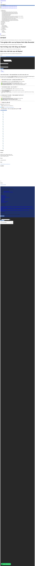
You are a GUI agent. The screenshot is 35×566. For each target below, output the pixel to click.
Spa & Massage (4, 26)
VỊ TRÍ (3, 30)
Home (2, 71)
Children (1, 65)
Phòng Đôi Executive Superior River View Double (10, 12)
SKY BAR (2, 23)
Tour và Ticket (4, 25)
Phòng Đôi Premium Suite (6, 15)
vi (1, 3)
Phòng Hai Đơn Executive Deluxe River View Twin (10, 13)
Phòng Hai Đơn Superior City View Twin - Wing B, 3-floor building (12, 16)
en (1, 2)
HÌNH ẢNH (4, 32)
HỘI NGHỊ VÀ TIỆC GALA (5, 21)
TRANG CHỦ (3, 10)
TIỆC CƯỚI (3, 198)
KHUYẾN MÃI (3, 28)
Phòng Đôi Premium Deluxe (6, 14)
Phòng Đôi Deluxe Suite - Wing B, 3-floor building (10, 19)
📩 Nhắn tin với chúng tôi (3, 110)
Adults (1, 61)
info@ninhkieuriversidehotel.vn (5, 164)
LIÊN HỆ (3, 31)
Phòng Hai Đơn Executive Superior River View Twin (10, 20)
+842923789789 (3, 0)
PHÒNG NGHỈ (3, 11)
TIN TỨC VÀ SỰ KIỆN (4, 27)
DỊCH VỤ (2, 24)
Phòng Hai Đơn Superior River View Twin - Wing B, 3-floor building (12, 17)
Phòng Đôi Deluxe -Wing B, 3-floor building (9, 18)
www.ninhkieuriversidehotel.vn (9, 107)
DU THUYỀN (3, 22)
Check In (1, 60)
